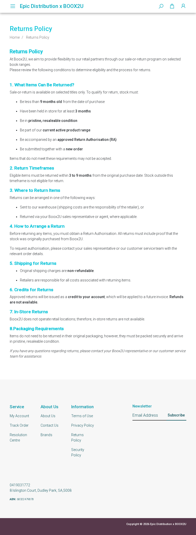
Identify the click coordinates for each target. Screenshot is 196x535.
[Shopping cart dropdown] (172, 6)
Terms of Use (82, 416)
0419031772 (20, 485)
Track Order (19, 425)
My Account (19, 416)
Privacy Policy (82, 425)
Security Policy (77, 452)
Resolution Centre (18, 437)
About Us (48, 416)
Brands (46, 435)
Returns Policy (77, 437)
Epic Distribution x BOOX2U (51, 6)
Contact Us (49, 425)
